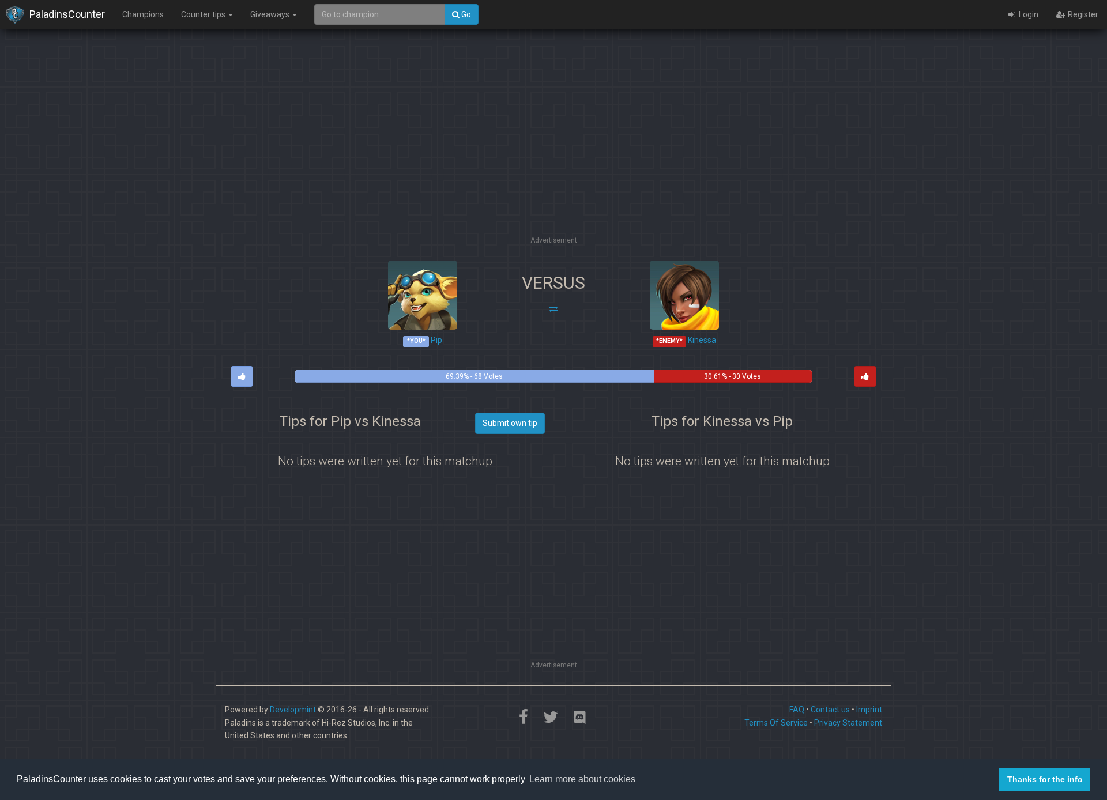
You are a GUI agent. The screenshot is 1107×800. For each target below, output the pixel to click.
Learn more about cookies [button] (582, 779)
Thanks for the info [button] (1045, 779)
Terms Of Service (776, 722)
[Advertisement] (553, 152)
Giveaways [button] (270, 14)
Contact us (830, 709)
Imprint (869, 709)
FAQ (796, 709)
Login (1027, 14)
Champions (143, 14)
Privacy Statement (848, 722)
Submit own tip (510, 423)
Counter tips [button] (204, 14)
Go (465, 14)
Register (1082, 14)
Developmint (293, 709)
